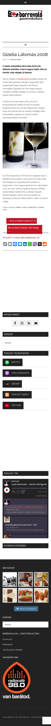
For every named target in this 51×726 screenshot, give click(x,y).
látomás (40, 207)
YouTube (16, 405)
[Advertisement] (26, 31)
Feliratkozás (42, 496)
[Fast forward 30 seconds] (24, 492)
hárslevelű (32, 207)
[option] (25, 507)
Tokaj (5, 209)
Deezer (15, 384)
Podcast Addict (20, 394)
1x (18, 492)
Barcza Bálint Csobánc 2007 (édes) (23, 229)
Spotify (16, 362)
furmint (19, 207)
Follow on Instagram (27, 609)
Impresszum (8, 639)
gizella (25, 207)
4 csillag (11, 207)
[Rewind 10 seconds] (13, 492)
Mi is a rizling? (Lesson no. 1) (22, 221)
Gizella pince (23, 79)
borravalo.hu (26, 15)
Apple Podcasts (20, 373)
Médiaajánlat (8, 644)
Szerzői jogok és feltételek (12, 650)
